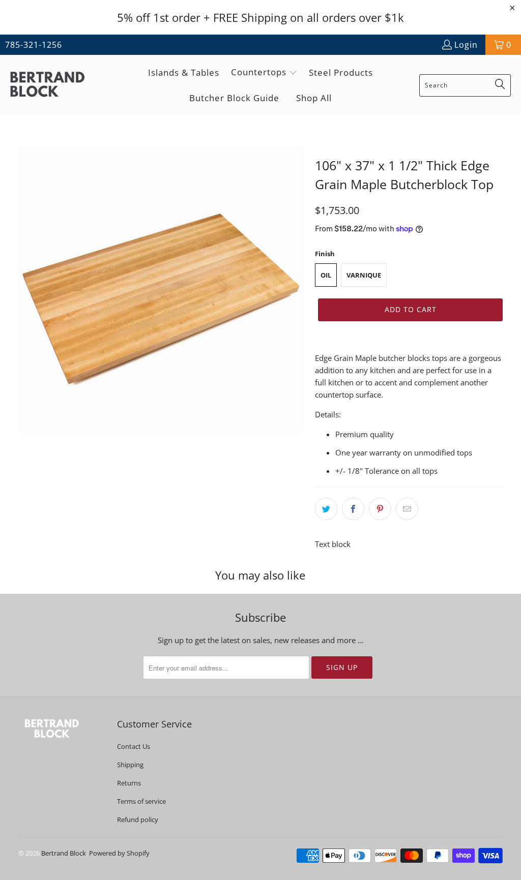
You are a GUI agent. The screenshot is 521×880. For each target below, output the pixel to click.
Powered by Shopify (119, 853)
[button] (264, 73)
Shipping (130, 764)
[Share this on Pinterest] (380, 509)
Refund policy (137, 819)
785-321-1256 (33, 44)
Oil (326, 275)
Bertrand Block (63, 853)
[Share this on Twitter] (326, 509)
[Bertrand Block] (56, 85)
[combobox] (465, 85)
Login (466, 44)
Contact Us (133, 746)
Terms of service (141, 801)
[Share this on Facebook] (353, 509)
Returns (129, 782)
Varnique (363, 275)
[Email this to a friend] (407, 509)
